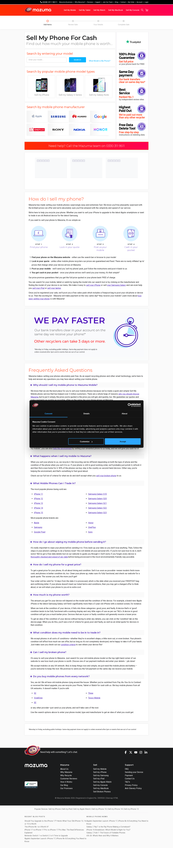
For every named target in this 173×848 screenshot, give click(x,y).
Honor (90, 523)
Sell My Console (132, 10)
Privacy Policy (131, 785)
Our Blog (64, 785)
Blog (116, 2)
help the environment (62, 448)
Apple (36, 523)
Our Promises (66, 788)
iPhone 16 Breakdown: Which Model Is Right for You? (108, 830)
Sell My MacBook (115, 10)
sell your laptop (54, 288)
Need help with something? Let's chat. (59, 752)
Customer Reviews (68, 778)
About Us (64, 769)
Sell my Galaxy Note (99, 95)
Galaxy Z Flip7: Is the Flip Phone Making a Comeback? (108, 827)
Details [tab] (86, 413)
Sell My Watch (99, 10)
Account (139, 2)
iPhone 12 (38, 498)
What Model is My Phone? (99, 61)
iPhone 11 (38, 494)
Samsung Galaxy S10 (97, 494)
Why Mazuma (66, 772)
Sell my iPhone (41, 95)
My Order (131, 2)
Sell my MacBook (101, 788)
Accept (123, 441)
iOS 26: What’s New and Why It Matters (102, 836)
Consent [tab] (48, 413)
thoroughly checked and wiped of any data (49, 557)
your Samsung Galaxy (116, 285)
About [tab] (124, 413)
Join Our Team (108, 2)
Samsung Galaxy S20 (97, 498)
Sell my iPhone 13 (131, 809)
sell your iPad (38, 288)
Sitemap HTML (112, 798)
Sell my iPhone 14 (115, 809)
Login (146, 2)
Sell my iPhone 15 (99, 809)
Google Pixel (39, 532)
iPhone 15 (38, 512)
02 (35, 693)
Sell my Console (100, 785)
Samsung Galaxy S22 (97, 508)
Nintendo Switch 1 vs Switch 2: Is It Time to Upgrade (46, 836)
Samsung (38, 527)
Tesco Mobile (94, 698)
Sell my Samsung (101, 775)
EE (35, 702)
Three (90, 693)
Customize (84, 441)
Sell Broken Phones (102, 791)
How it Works (66, 782)
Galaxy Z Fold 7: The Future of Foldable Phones (105, 833)
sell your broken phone (106, 475)
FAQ (127, 769)
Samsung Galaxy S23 (97, 512)
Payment (129, 775)
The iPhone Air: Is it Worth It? (37, 827)
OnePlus (92, 527)
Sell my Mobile (100, 769)
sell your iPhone (93, 285)
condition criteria (68, 644)
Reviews (90, 2)
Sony (90, 532)
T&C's (127, 782)
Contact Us (129, 778)
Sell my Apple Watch (102, 782)
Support (97, 2)
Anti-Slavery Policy (133, 788)
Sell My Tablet (84, 10)
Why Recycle (66, 775)
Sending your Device (134, 772)
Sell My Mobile (70, 10)
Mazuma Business (66, 2)
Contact (123, 2)
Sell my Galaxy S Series (70, 95)
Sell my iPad (98, 778)
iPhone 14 (38, 508)
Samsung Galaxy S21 (97, 503)
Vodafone (38, 698)
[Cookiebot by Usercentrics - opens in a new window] (130, 405)
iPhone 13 (38, 503)
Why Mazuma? (80, 2)
